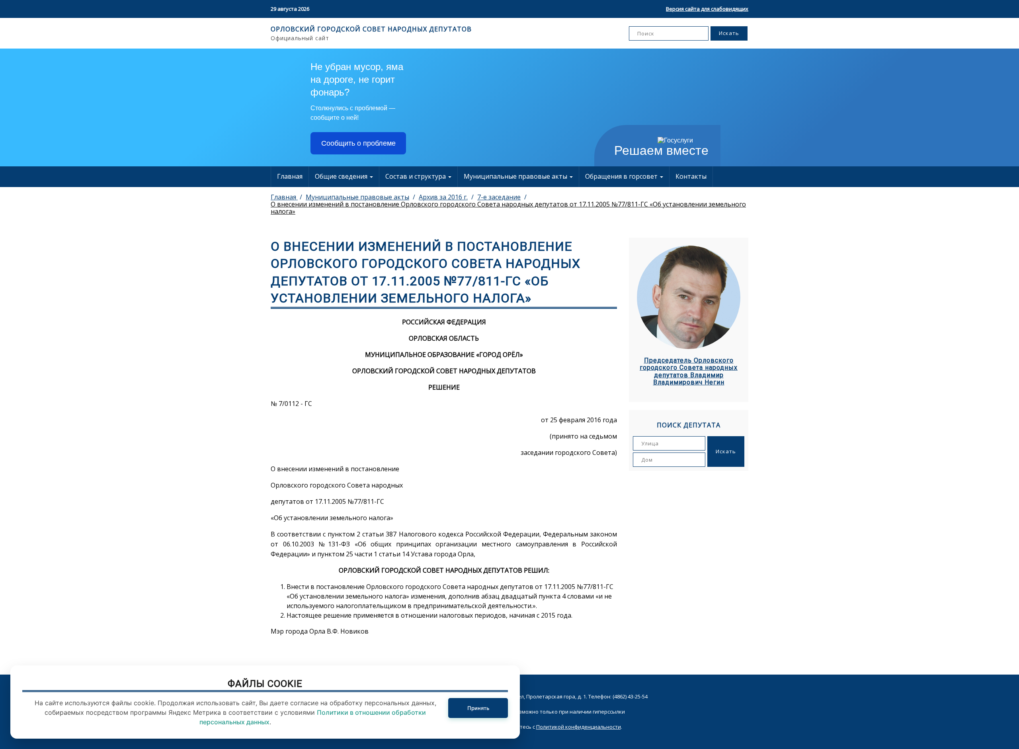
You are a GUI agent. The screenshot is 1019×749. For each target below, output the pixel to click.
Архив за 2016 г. (443, 197)
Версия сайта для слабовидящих (707, 8)
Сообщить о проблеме (358, 143)
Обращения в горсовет (622, 176)
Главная (290, 176)
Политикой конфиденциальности (578, 726)
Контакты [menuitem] (691, 176)
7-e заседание (499, 197)
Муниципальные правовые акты (516, 176)
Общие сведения (342, 176)
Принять (478, 708)
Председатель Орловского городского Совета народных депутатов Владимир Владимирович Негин (689, 371)
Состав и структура (416, 176)
